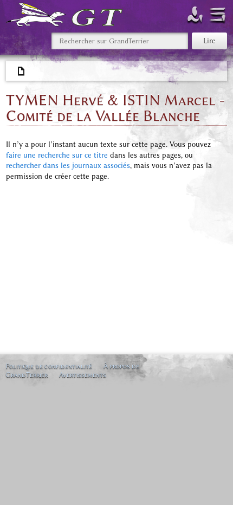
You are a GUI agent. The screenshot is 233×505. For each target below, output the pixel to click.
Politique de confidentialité (48, 366)
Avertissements (82, 375)
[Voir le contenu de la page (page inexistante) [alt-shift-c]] (22, 71)
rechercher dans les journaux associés (68, 165)
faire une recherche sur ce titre (57, 155)
